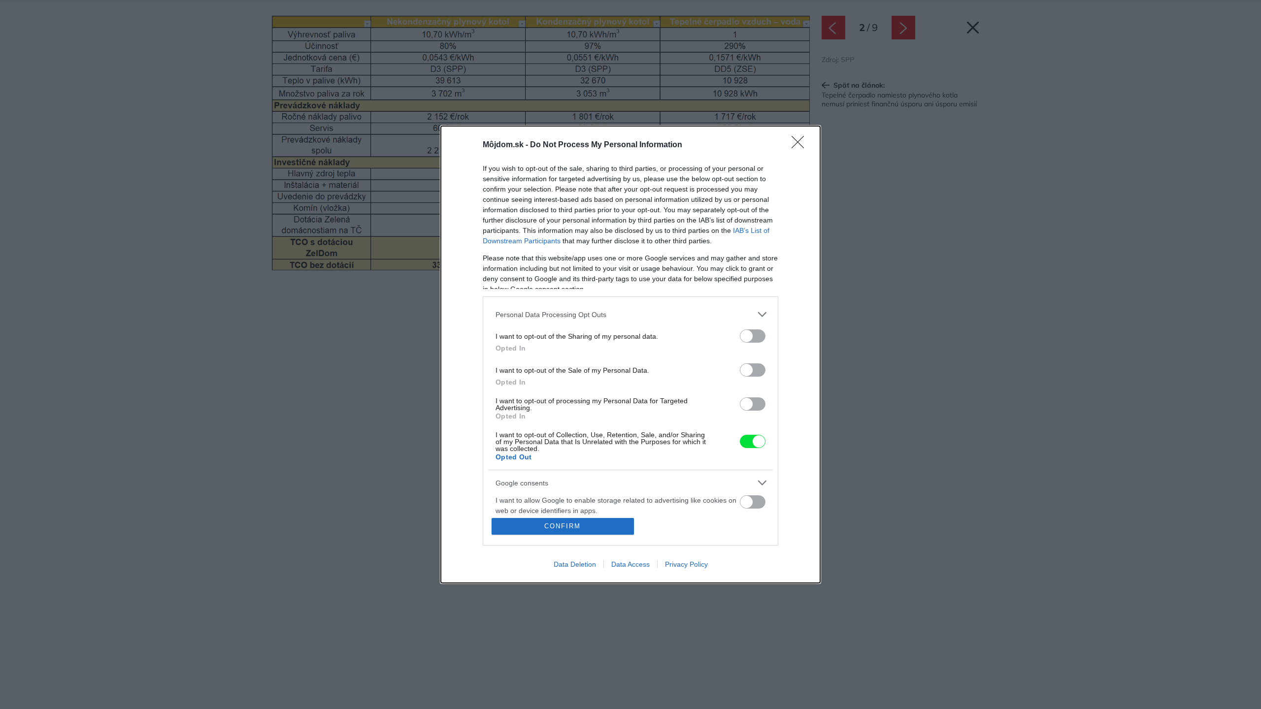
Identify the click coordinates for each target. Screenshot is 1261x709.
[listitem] (630, 314)
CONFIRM (562, 526)
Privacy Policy (686, 564)
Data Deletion (575, 564)
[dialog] (630, 354)
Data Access (630, 564)
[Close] (801, 145)
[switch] (752, 336)
